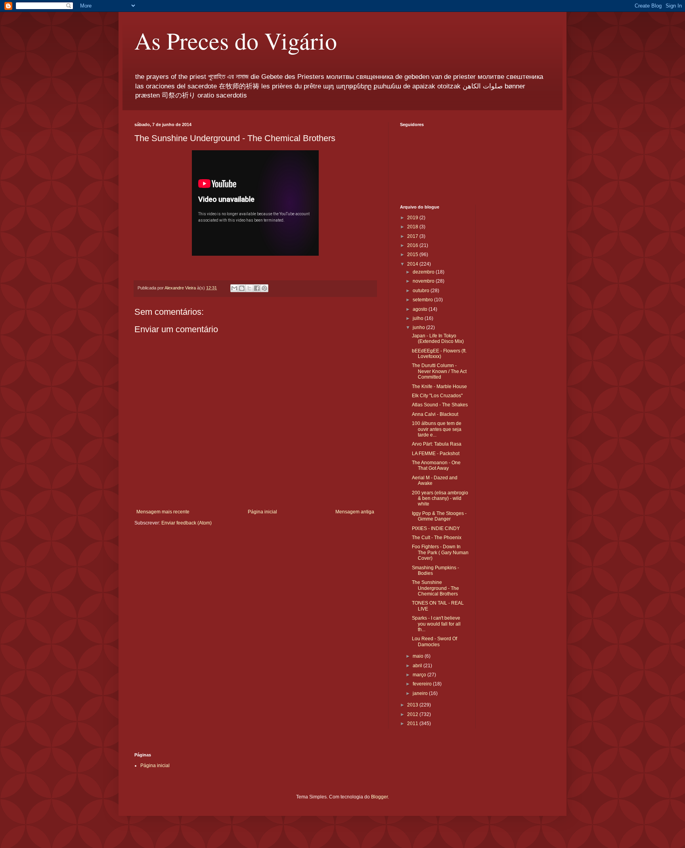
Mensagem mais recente (162, 512)
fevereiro (423, 684)
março (420, 675)
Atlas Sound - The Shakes (440, 405)
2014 (413, 264)
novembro (424, 281)
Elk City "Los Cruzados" (437, 395)
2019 (413, 217)
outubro (422, 290)
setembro (423, 299)
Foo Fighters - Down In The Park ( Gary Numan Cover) (440, 552)
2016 (413, 245)
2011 (413, 723)
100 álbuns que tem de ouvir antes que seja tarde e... (436, 429)
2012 (413, 714)
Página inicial (262, 512)
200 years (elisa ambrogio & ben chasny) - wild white (440, 498)
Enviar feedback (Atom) (186, 523)
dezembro (424, 272)
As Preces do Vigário (235, 40)
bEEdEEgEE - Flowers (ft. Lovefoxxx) (439, 353)
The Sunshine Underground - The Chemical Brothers (435, 588)
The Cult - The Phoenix (436, 537)
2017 (413, 236)
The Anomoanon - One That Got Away (436, 465)
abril (418, 665)
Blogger (379, 797)
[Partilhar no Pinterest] (264, 288)
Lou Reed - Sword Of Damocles (434, 641)
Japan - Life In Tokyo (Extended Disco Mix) (438, 338)
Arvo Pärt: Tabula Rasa (436, 444)
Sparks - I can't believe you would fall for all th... (436, 623)
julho (419, 318)
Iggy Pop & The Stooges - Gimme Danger (439, 516)
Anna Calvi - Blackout (435, 414)
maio (419, 656)
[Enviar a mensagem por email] (234, 288)
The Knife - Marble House (439, 386)
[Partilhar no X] (249, 288)
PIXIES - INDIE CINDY (436, 528)
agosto (421, 309)
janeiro (421, 693)
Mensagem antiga (354, 512)
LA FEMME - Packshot (435, 453)
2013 (413, 705)
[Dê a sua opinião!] (242, 288)
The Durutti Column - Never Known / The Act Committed (439, 371)
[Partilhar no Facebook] (257, 288)
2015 (413, 254)
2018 (413, 227)
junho (419, 327)
